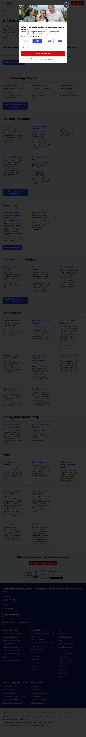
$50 (26, 41)
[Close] (66, 5)
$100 (37, 41)
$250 (48, 41)
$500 (60, 41)
